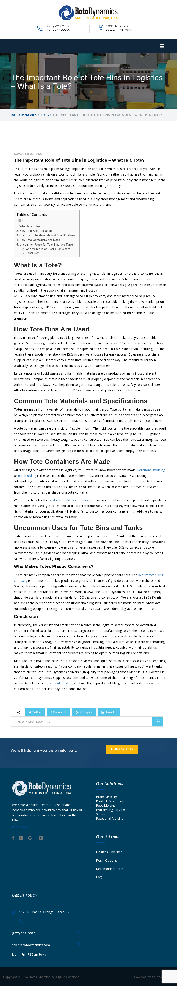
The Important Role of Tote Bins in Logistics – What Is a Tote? (79, 160)
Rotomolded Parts (110, 869)
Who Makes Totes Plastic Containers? (48, 249)
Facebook (59, 712)
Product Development (112, 801)
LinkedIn (110, 712)
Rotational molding (151, 470)
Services (102, 814)
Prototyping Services (111, 810)
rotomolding (27, 475)
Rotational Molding (109, 818)
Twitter (36, 712)
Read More (20, 827)
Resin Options (106, 860)
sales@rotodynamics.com (31, 945)
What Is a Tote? (29, 226)
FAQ (99, 877)
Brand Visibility (106, 797)
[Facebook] (13, 838)
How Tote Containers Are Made (39, 240)
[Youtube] (41, 838)
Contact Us (122, 749)
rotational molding (59, 683)
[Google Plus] (31, 838)
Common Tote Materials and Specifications (47, 235)
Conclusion (33, 253)
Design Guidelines (109, 852)
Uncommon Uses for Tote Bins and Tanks (46, 244)
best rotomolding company (68, 500)
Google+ (85, 712)
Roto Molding (105, 805)
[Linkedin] (21, 838)
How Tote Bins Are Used (35, 231)
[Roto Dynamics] (88, 12)
